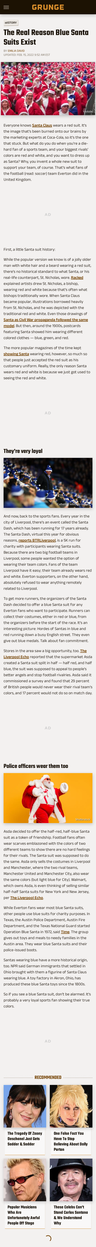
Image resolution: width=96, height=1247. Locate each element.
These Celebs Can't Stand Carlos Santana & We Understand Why (71, 1215)
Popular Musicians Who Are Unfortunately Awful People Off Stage (24, 1215)
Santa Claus (42, 125)
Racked (77, 277)
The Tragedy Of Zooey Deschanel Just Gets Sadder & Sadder (25, 1139)
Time (65, 932)
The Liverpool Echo (26, 897)
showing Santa (16, 354)
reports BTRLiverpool (37, 540)
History (11, 22)
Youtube (88, 111)
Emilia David (16, 50)
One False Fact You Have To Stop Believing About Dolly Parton (71, 1141)
